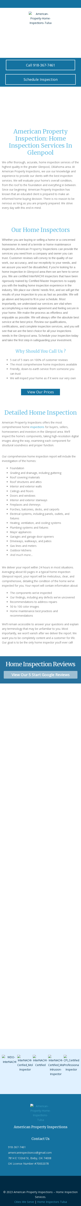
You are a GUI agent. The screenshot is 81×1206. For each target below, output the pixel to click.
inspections (37, 427)
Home (8, 34)
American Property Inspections (40, 1127)
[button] (6, 1068)
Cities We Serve (24, 1202)
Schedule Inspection (16, 44)
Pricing (42, 34)
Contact (25, 34)
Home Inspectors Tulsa (52, 1202)
